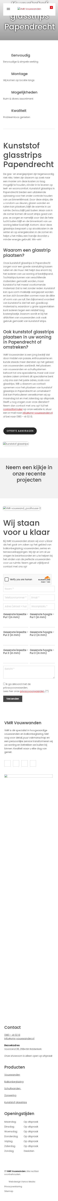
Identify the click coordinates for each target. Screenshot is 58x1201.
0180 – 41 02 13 (12, 1035)
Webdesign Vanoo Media (22, 1181)
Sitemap (8, 1191)
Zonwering (10, 1095)
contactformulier (13, 409)
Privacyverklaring (13, 1186)
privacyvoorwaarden (32, 691)
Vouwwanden (12, 1074)
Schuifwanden (12, 1088)
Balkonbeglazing (14, 1081)
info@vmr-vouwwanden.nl (38, 412)
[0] (48, 9)
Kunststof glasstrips (15, 1102)
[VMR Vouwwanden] (29, 9)
